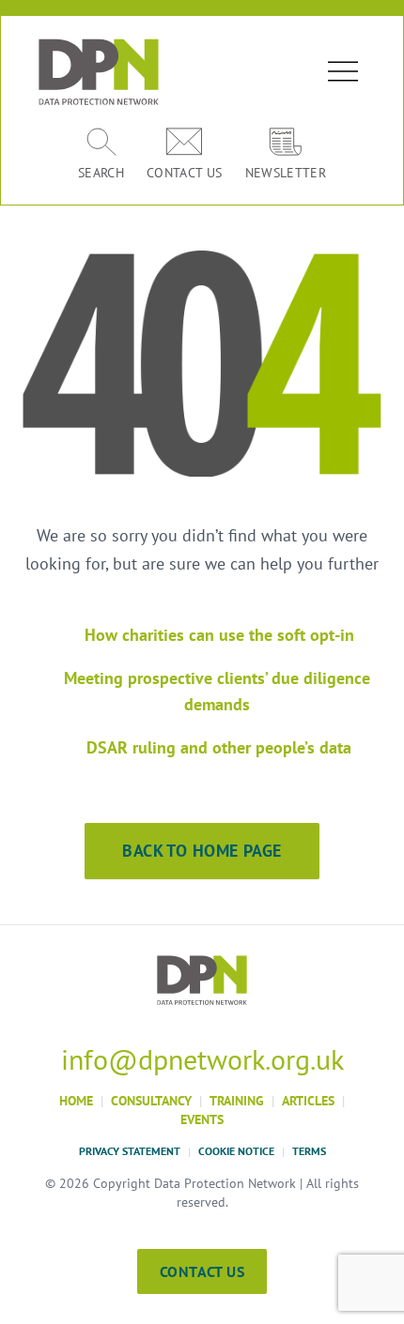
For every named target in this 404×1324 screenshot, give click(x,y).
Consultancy (151, 1100)
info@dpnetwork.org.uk (202, 1059)
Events (202, 1119)
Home (76, 1100)
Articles (308, 1100)
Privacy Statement (129, 1151)
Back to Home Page (202, 850)
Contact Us (202, 1271)
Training (237, 1100)
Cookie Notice (236, 1151)
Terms (309, 1151)
